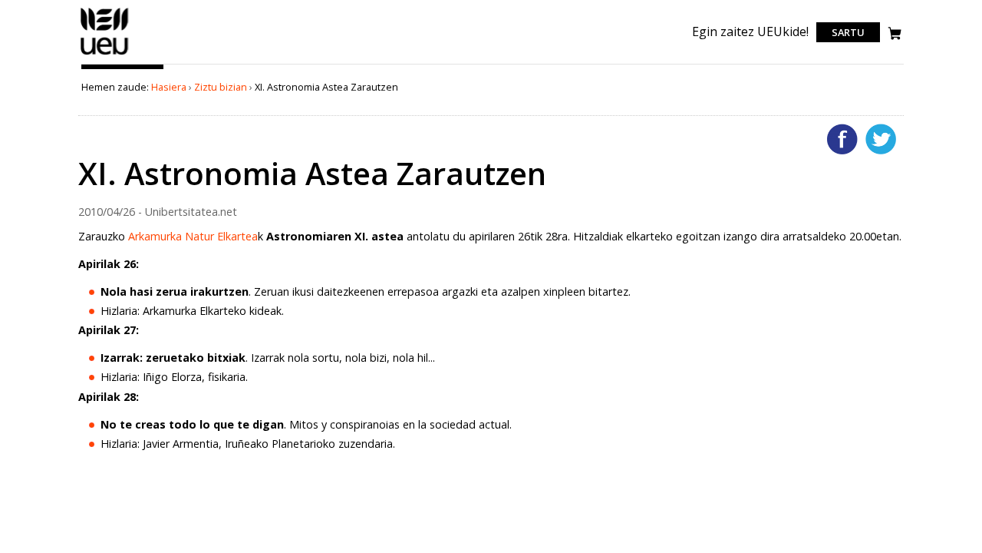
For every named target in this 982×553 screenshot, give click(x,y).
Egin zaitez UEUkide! (750, 31)
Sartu (848, 32)
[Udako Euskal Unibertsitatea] (105, 54)
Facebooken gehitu (842, 139)
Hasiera (168, 87)
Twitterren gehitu (880, 139)
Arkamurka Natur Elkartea (193, 236)
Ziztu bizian (220, 87)
